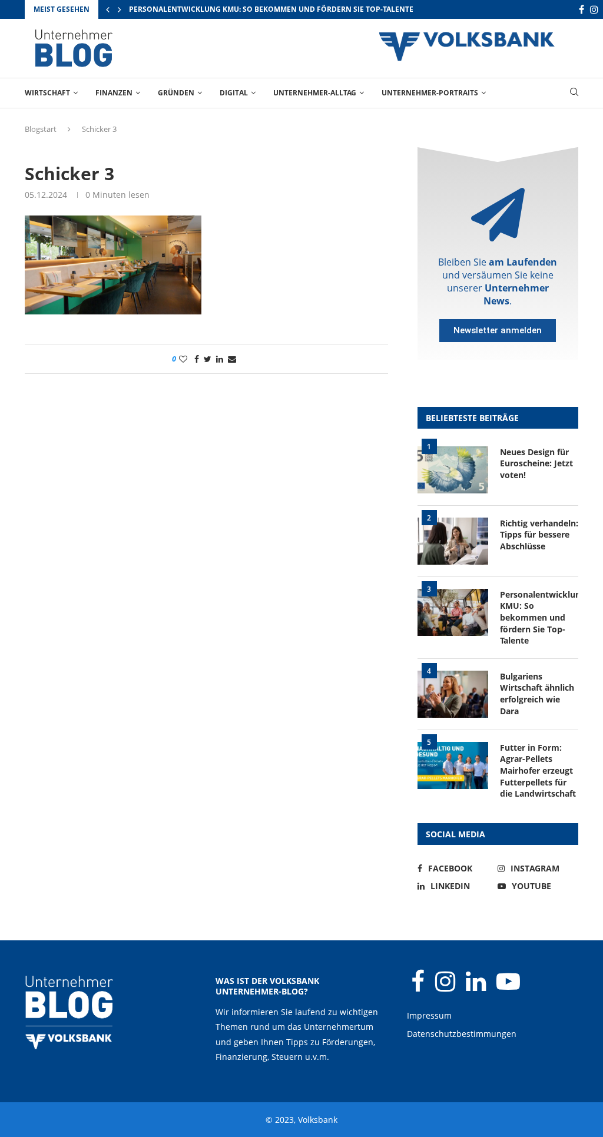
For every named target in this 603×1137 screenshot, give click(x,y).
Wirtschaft (47, 93)
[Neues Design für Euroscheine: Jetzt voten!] (453, 469)
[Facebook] (581, 9)
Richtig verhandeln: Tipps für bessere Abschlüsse (539, 535)
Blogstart (41, 129)
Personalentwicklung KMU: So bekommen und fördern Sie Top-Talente (271, 9)
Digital (234, 93)
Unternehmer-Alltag (314, 93)
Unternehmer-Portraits (430, 93)
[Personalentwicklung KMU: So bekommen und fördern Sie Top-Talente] (453, 612)
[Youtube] (508, 986)
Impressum (429, 1015)
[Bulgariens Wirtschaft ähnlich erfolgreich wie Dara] (453, 694)
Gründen (176, 93)
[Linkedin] (477, 986)
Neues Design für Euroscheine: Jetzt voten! (536, 463)
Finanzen (113, 93)
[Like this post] (183, 358)
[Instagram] (594, 9)
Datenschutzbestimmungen (461, 1033)
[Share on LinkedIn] (219, 358)
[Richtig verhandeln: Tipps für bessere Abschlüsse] (453, 541)
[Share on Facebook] (196, 358)
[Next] (119, 9)
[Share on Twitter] (207, 358)
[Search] (574, 93)
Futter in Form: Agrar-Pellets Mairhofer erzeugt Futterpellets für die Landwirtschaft (538, 770)
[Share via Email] (232, 358)
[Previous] (107, 9)
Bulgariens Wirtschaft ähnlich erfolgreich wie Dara (537, 694)
